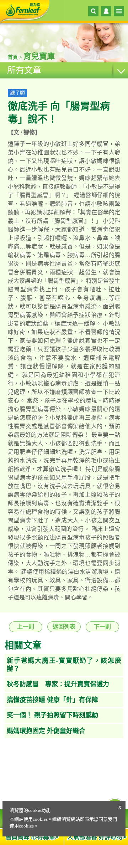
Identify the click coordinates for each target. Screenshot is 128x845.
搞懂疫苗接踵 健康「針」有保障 (52, 699)
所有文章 (24, 70)
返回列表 (64, 627)
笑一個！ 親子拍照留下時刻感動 (52, 715)
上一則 (25, 627)
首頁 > (15, 57)
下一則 (102, 627)
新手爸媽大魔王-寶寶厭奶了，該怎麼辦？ (64, 664)
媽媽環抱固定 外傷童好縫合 (46, 730)
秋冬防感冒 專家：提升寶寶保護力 (58, 684)
